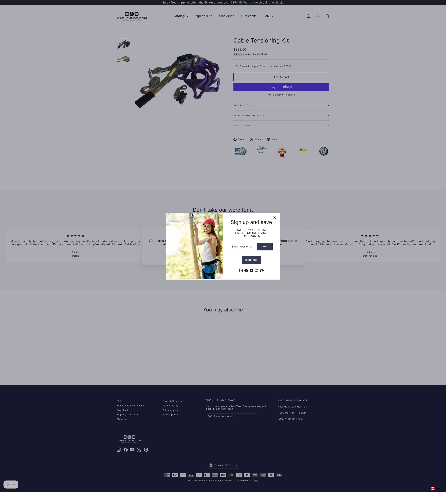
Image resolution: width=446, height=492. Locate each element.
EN (438, 488)
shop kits (251, 259)
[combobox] (436, 488)
